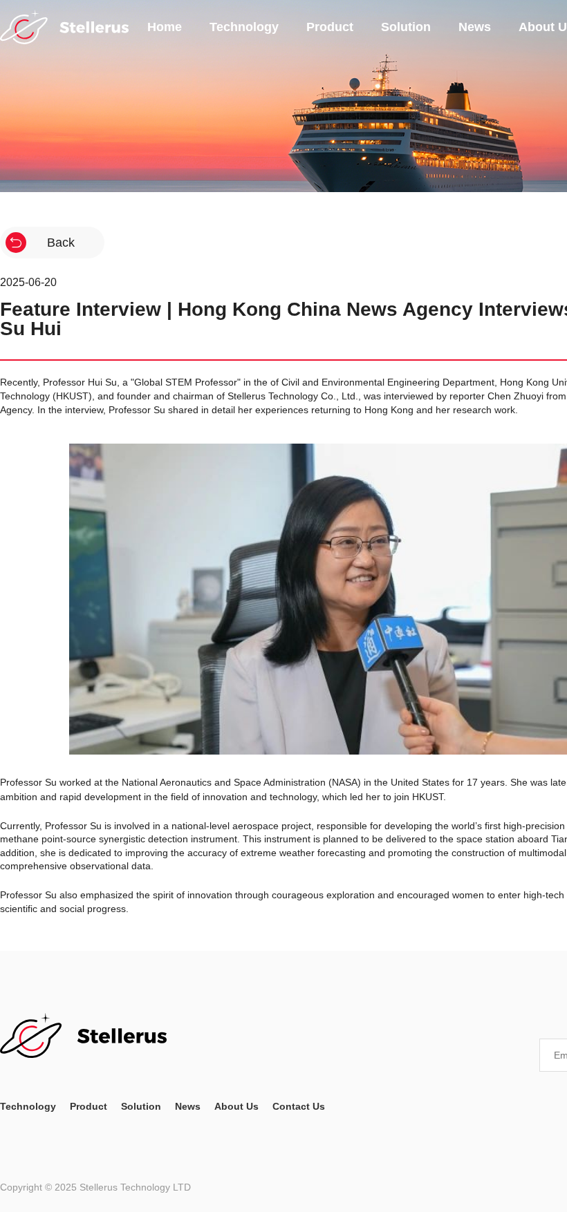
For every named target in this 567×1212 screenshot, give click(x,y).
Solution (406, 27)
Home (164, 27)
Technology (244, 27)
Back (61, 242)
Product (329, 27)
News (474, 27)
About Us (236, 1106)
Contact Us (298, 1106)
